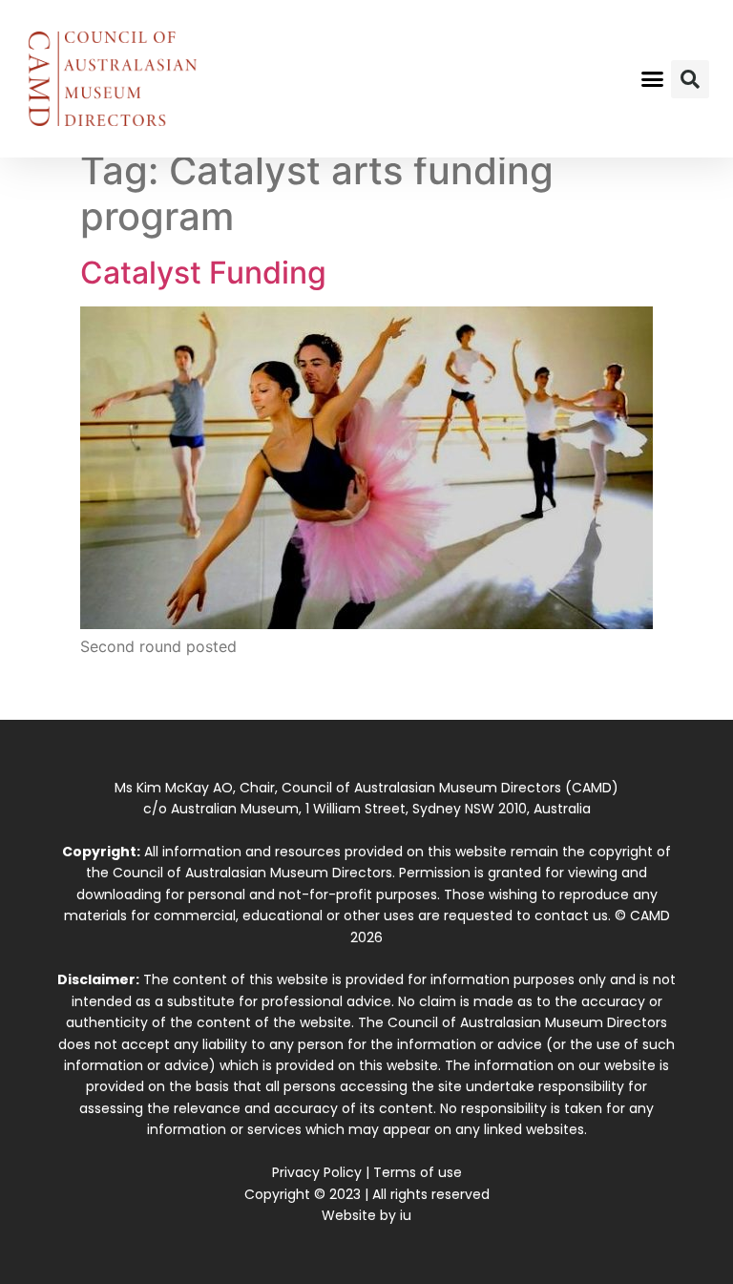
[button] (653, 79)
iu (405, 1215)
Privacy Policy (317, 1172)
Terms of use (417, 1172)
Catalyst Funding (203, 272)
